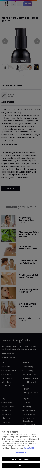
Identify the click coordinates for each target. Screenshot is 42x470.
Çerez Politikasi (30, 448)
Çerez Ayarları (21, 452)
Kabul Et (21, 466)
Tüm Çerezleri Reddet (21, 459)
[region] (21, 447)
